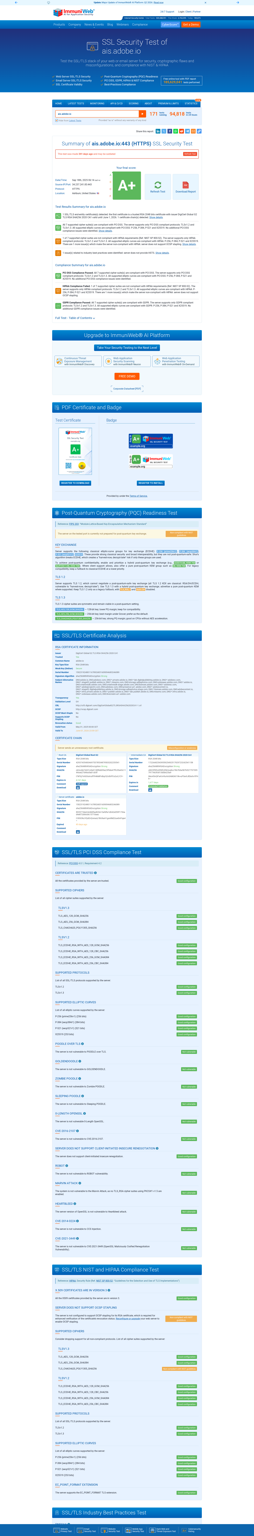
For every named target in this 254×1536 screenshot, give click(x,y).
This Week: (172, 18)
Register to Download (75, 483)
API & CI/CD (116, 103)
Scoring (134, 103)
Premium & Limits (168, 103)
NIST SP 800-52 (104, 1280)
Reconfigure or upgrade (128, 1318)
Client (188, 11)
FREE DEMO (127, 376)
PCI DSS (73, 863)
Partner (196, 11)
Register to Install (151, 483)
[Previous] (16, 3)
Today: (190, 18)
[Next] (238, 3)
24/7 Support (167, 11)
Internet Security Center (134, 18)
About (148, 103)
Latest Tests (76, 103)
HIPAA (72, 1280)
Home (58, 103)
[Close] (205, 2)
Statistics (192, 102)
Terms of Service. (139, 496)
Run (142, 113)
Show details (156, 217)
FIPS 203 (74, 524)
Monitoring (97, 103)
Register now (162, 2)
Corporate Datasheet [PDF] (127, 388)
